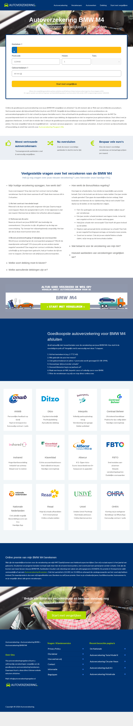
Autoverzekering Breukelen (36, 572)
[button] (21, 44)
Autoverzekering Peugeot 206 (51, 127)
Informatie (52, 669)
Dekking (103, 5)
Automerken (91, 5)
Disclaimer (52, 654)
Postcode (16, 55)
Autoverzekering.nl (81, 91)
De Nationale (96, 648)
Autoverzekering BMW (30, 642)
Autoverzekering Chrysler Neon (104, 661)
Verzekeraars (76, 5)
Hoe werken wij (55, 659)
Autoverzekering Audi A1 (101, 668)
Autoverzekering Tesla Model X (104, 655)
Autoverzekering (60, 5)
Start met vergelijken (119, 5)
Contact (51, 664)
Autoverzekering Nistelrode (102, 674)
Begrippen (52, 674)
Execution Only (74, 93)
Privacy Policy (54, 648)
